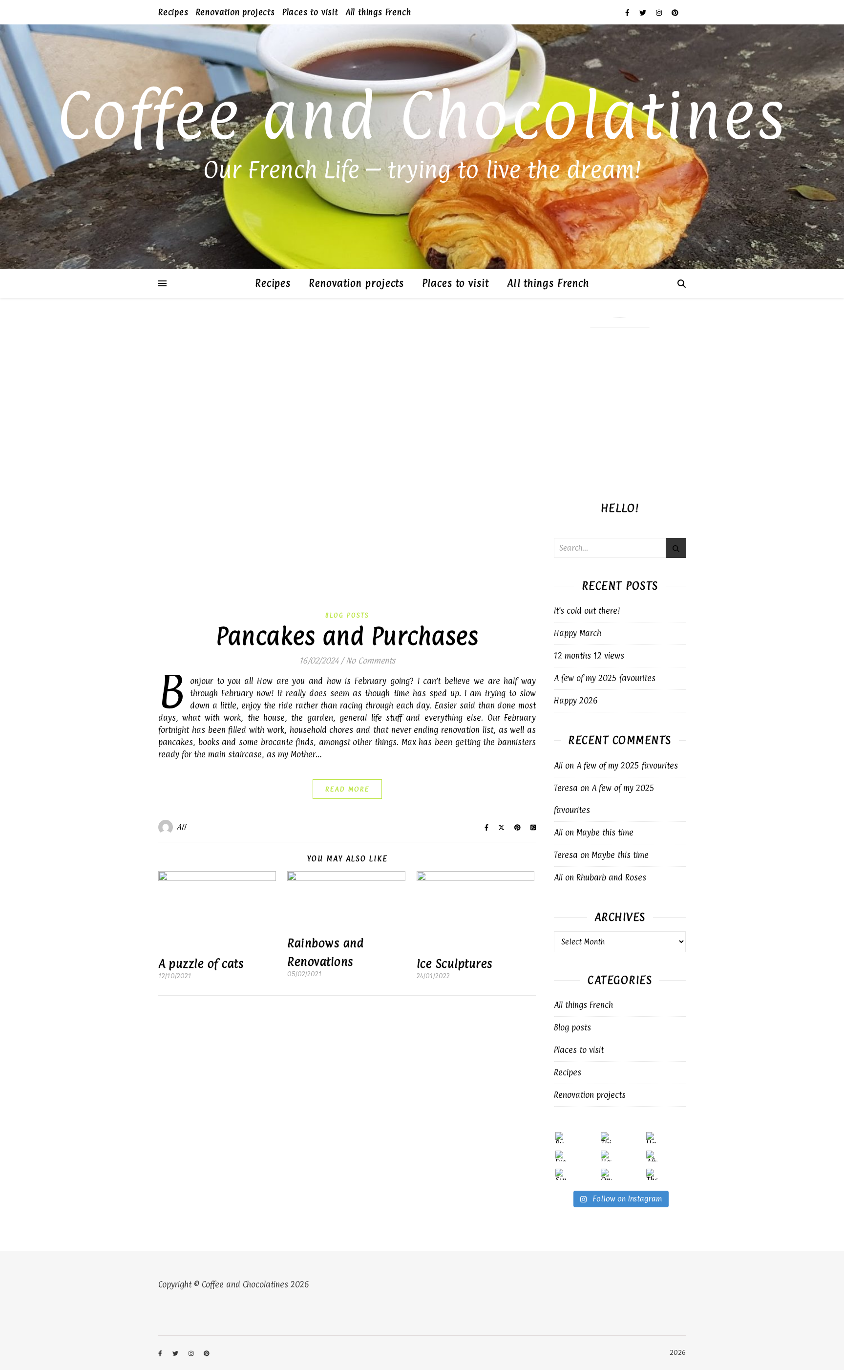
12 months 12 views (589, 656)
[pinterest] (675, 12)
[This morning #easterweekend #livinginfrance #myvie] (606, 1137)
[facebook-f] (628, 12)
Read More (347, 789)
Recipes (173, 12)
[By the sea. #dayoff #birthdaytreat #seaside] (561, 1137)
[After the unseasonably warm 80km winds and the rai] (651, 1156)
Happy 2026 (576, 701)
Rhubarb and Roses (611, 877)
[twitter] (644, 12)
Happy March (577, 633)
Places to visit (310, 12)
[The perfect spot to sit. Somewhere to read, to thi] (651, 1174)
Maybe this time (604, 832)
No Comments (370, 660)
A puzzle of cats (201, 963)
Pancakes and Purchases (347, 635)
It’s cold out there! (587, 611)
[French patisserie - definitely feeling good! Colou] (561, 1156)
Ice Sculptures (455, 963)
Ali (181, 827)
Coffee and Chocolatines (422, 114)
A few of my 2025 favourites (604, 678)
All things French (378, 12)
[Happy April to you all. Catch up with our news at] (651, 1137)
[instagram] (660, 12)
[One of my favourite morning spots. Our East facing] (606, 1174)
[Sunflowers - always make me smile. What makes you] (561, 1174)
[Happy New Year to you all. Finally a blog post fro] (606, 1156)
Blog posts (347, 615)
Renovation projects (235, 12)
